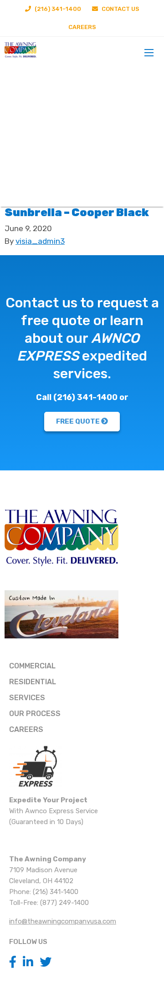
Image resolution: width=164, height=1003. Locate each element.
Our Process (35, 713)
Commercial (32, 666)
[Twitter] (45, 962)
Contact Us (119, 8)
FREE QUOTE (78, 421)
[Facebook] (12, 962)
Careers (82, 27)
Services (27, 697)
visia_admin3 (40, 241)
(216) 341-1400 (57, 8)
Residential (32, 681)
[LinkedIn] (28, 962)
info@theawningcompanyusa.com (62, 921)
